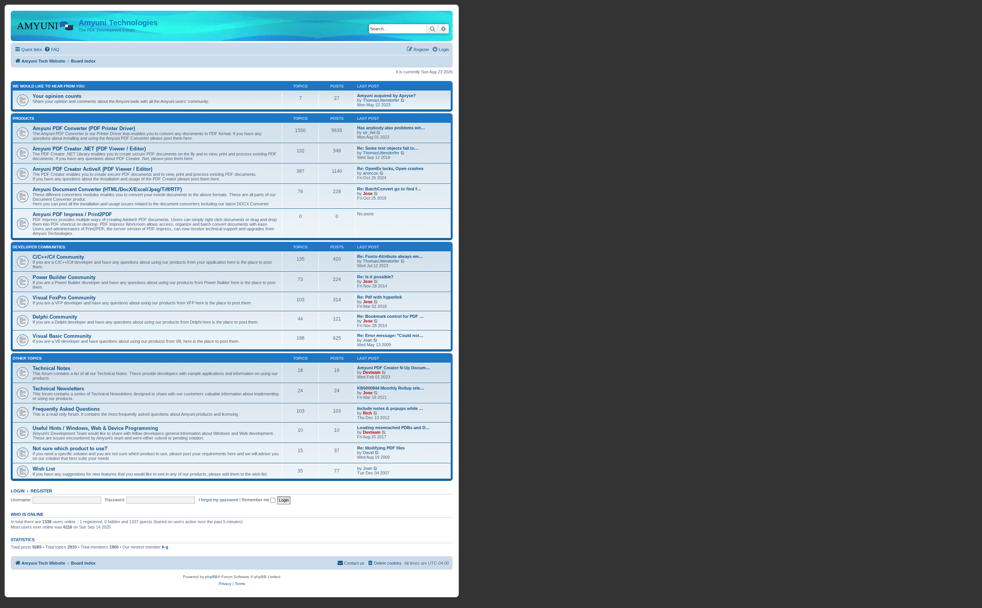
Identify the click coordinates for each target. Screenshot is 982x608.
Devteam (372, 372)
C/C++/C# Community (58, 257)
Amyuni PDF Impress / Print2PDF (72, 214)
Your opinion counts (57, 96)
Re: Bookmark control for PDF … (390, 316)
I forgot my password (218, 499)
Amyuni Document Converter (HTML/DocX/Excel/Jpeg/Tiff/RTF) (107, 189)
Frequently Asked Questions (66, 409)
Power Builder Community (64, 277)
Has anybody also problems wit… (391, 128)
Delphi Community (55, 317)
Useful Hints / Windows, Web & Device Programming (95, 428)
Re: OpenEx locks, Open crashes (390, 168)
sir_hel (369, 132)
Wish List (44, 469)
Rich (367, 413)
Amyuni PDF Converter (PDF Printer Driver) (84, 128)
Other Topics (27, 358)
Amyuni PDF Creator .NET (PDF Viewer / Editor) (89, 149)
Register (41, 491)
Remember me (256, 499)
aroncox (370, 173)
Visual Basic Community (62, 336)
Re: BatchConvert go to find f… (389, 189)
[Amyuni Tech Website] (46, 25)
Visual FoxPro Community (64, 298)
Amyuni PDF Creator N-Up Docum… (393, 367)
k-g (165, 547)
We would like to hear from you (48, 86)
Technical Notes (51, 368)
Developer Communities (39, 247)
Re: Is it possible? (375, 276)
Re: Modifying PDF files (381, 448)
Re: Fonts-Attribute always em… (390, 256)
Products (23, 118)
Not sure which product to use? (70, 448)
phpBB (211, 577)
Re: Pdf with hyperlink (379, 297)
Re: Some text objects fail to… (388, 148)
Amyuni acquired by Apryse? (386, 95)
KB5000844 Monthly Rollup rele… (390, 388)
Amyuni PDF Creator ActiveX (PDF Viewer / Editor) (92, 169)
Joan (367, 340)
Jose (367, 193)
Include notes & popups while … (390, 408)
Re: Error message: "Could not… (390, 335)
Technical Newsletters (58, 389)
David (368, 452)
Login (18, 491)
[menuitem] (51, 49)
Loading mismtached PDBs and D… (393, 427)
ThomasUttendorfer (381, 100)
